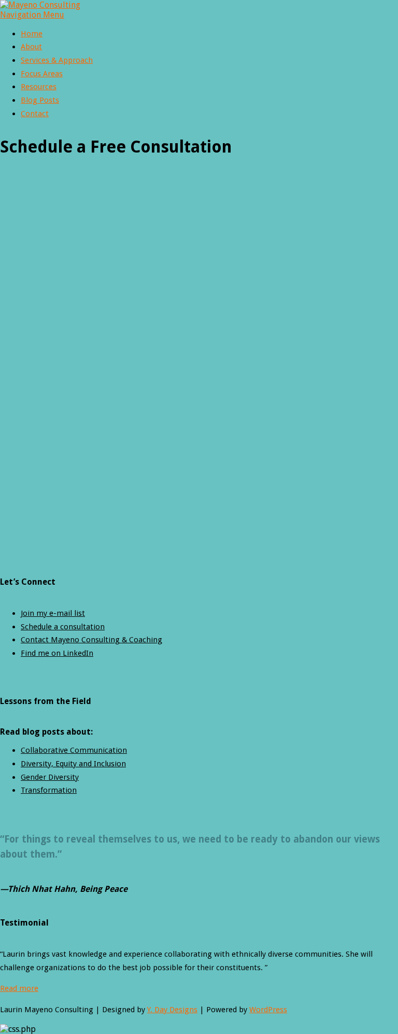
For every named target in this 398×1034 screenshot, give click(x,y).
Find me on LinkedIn (57, 653)
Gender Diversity (50, 777)
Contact (35, 113)
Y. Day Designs (172, 1009)
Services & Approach (57, 60)
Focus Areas (42, 73)
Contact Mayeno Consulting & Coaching (91, 639)
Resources (38, 86)
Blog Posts (40, 100)
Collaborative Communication (74, 750)
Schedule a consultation (63, 626)
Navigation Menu (32, 15)
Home (31, 33)
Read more (19, 988)
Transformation (49, 790)
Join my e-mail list (53, 613)
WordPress (268, 1009)
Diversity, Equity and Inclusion (73, 763)
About (31, 46)
